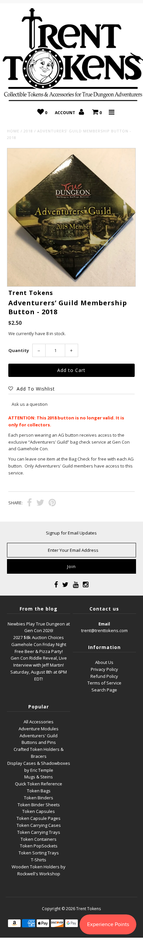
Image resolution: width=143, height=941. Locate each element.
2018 (28, 130)
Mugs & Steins (38, 777)
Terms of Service (104, 683)
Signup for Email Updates (71, 533)
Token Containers (39, 839)
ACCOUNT (65, 112)
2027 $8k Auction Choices (38, 637)
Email (104, 624)
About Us (104, 662)
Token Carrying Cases (39, 825)
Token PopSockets (39, 846)
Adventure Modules (39, 729)
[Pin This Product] (52, 503)
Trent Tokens (88, 908)
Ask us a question (30, 404)
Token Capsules (38, 811)
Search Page (104, 690)
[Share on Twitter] (40, 503)
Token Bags (39, 791)
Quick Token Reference (38, 784)
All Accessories (39, 722)
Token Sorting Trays (39, 853)
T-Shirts (38, 860)
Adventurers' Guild (39, 736)
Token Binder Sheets (39, 805)
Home (13, 130)
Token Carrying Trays (38, 832)
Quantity (18, 350)
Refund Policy (104, 676)
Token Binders (38, 798)
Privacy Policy (104, 669)
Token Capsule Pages (39, 818)
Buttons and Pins (39, 742)
